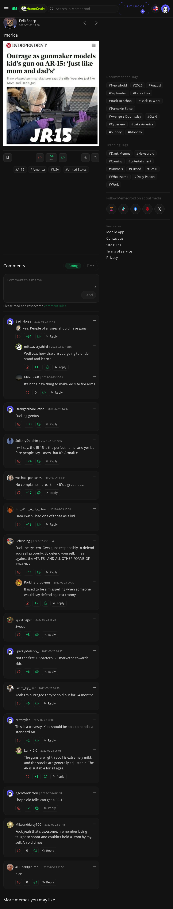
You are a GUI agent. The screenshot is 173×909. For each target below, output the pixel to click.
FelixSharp (27, 20)
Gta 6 (153, 116)
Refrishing (23, 541)
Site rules (113, 245)
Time (90, 266)
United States (76, 169)
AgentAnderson (27, 793)
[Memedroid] (14, 8)
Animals (117, 169)
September (119, 93)
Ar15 (20, 169)
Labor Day (142, 93)
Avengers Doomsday (126, 116)
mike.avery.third (36, 346)
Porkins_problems (37, 582)
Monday (136, 132)
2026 (139, 85)
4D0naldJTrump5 (28, 867)
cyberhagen (24, 619)
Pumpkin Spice (121, 108)
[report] (85, 157)
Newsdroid (119, 85)
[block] (95, 157)
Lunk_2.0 (30, 750)
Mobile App (115, 232)
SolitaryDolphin (27, 440)
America (39, 169)
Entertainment (141, 161)
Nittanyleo (23, 720)
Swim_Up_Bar (25, 688)
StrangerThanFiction (30, 409)
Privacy (112, 257)
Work (115, 184)
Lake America (143, 124)
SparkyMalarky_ (27, 651)
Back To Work (150, 101)
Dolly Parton (146, 176)
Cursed (136, 169)
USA (56, 169)
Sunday (116, 132)
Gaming (116, 161)
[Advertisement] (138, 42)
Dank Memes (120, 153)
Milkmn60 (31, 377)
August (156, 85)
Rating (73, 266)
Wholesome (119, 176)
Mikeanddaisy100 (28, 824)
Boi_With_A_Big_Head (31, 509)
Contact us (114, 238)
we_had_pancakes (28, 477)
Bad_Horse (23, 321)
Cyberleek (118, 124)
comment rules (55, 306)
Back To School (121, 101)
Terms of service (119, 251)
